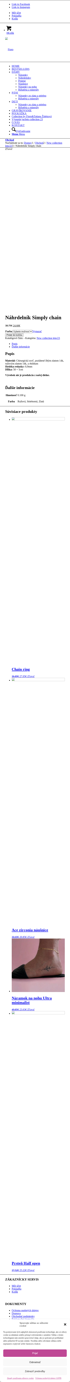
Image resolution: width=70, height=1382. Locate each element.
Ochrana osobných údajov (25, 1310)
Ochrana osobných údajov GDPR (48, 1378)
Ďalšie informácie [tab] (21, 346)
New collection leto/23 (48, 338)
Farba (8, 331)
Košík (15, 18)
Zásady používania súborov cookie (20, 1378)
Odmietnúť (35, 1362)
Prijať (35, 1353)
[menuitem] (38, 12)
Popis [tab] (14, 343)
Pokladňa (16, 15)
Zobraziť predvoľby (35, 1371)
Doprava (16, 1313)
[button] (65, 1324)
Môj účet (16, 12)
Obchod (9, 139)
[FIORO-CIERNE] (9, 49)
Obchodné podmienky (23, 1316)
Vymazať (37, 331)
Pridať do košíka (14, 335)
